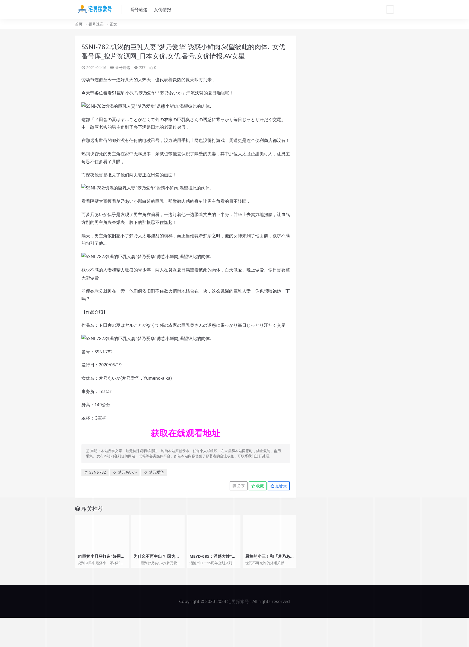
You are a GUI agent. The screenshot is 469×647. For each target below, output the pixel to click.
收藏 (259, 486)
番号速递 (138, 9)
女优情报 (162, 9)
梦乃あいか (127, 472)
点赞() (280, 486)
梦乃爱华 (156, 472)
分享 (240, 486)
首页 (79, 24)
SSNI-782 (97, 472)
